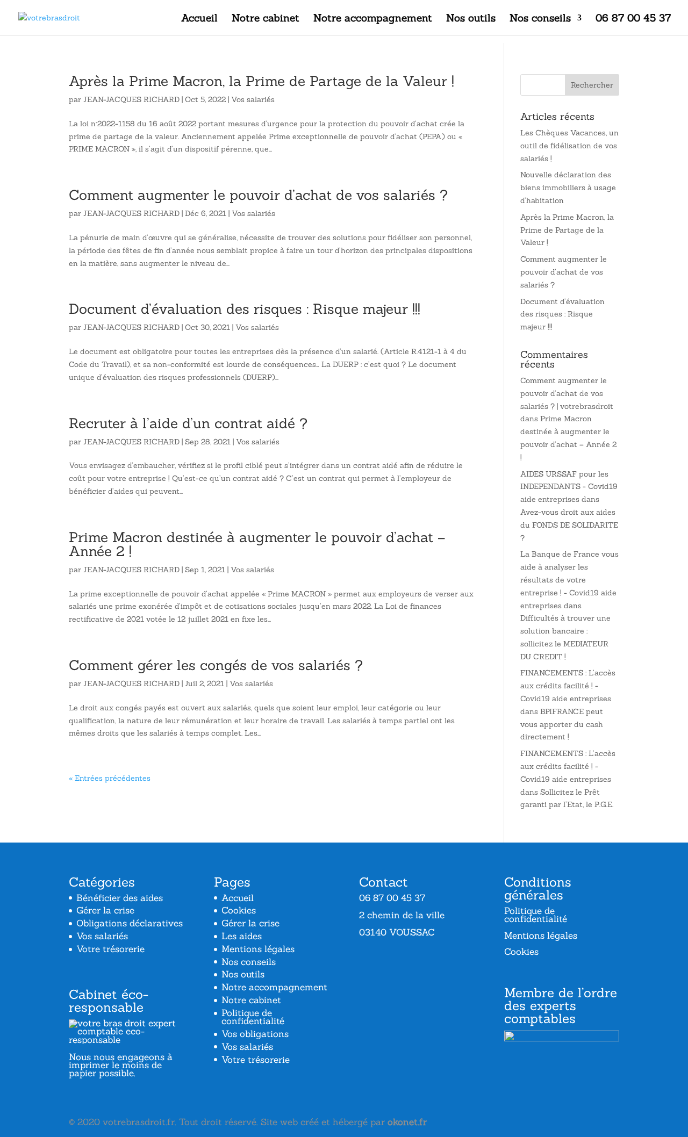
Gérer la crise (105, 910)
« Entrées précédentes (109, 778)
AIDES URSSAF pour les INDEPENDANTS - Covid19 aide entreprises (569, 487)
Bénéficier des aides (119, 898)
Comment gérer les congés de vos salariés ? (216, 665)
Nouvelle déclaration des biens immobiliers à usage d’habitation (568, 187)
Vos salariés (253, 99)
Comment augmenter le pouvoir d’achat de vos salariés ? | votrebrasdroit (566, 393)
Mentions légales (258, 949)
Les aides (241, 936)
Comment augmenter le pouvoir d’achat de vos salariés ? (258, 195)
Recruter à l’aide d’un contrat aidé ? (188, 423)
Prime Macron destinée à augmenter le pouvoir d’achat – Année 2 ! (257, 544)
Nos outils (471, 19)
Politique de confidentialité (252, 1017)
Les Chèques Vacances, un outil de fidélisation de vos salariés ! (569, 145)
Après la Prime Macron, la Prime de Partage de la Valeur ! (261, 81)
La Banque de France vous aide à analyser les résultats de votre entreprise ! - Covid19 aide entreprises (569, 579)
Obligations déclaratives (129, 923)
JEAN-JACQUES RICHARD (131, 99)
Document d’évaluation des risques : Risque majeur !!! (244, 309)
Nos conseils (540, 19)
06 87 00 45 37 (633, 19)
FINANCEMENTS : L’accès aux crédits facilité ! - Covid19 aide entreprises (567, 685)
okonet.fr (407, 1122)
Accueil (199, 19)
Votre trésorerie (110, 949)
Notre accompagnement (372, 19)
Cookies (238, 910)
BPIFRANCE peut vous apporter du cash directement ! (561, 724)
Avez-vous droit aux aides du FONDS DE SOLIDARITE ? (569, 525)
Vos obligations (255, 1034)
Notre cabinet (265, 19)
